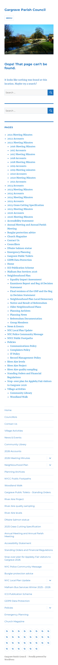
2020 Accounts (18, 173)
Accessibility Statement (20, 220)
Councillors (13, 244)
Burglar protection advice (21, 232)
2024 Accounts (15, 193)
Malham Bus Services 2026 (22, 271)
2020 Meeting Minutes (23, 177)
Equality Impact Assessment (26, 279)
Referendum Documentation (26, 318)
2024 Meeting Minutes (20, 197)
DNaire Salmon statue (19, 248)
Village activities (16, 389)
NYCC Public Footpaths (20, 338)
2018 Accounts (18, 158)
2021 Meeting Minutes (19, 134)
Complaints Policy (20, 349)
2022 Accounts (15, 138)
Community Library (21, 393)
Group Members (19, 322)
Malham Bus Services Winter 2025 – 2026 (28, 587)
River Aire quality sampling (22, 369)
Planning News (18, 314)
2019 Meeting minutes (22, 170)
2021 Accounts (18, 181)
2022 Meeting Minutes (20, 142)
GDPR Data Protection (19, 260)
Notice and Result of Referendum (28, 303)
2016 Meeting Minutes (22, 146)
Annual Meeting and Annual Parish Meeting (24, 535)
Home (10, 263)
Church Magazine (17, 236)
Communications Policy (23, 346)
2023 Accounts (15, 185)
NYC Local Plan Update (20, 330)
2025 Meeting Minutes (20, 209)
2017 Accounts (18, 150)
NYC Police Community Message (25, 334)
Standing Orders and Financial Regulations (29, 550)
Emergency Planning (19, 252)
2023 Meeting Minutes (20, 189)
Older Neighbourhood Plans (25, 306)
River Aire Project (17, 365)
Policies (11, 342)
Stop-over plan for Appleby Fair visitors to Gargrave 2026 (28, 558)
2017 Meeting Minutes (22, 154)
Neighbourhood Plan (19, 275)
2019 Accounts (18, 166)
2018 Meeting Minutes (22, 162)
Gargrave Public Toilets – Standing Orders (28, 492)
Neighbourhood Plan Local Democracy (31, 299)
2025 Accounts (15, 201)
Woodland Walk (19, 396)
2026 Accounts (15, 213)
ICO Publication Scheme (20, 267)
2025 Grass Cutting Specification (25, 205)
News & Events (15, 326)
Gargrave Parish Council (25, 10)
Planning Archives (20, 310)
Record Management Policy (25, 357)
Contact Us (13, 240)
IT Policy (15, 353)
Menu (9, 18)
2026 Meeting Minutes (20, 216)
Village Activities (14, 430)
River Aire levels (16, 361)
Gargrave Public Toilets (20, 256)
